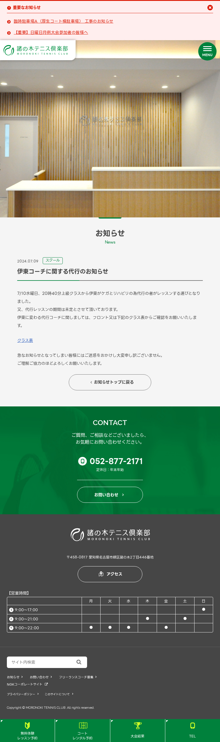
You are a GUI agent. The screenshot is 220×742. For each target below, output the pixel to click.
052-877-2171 (112, 461)
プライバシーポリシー (22, 694)
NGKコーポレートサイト (27, 684)
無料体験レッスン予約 (27, 731)
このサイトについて (59, 694)
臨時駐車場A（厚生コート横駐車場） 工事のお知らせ (63, 21)
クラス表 (25, 340)
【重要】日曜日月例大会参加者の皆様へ (51, 33)
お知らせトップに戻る (112, 382)
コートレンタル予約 (82, 731)
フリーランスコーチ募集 (78, 677)
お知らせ (15, 677)
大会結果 (137, 730)
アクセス (110, 574)
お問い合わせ (109, 495)
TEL (192, 730)
